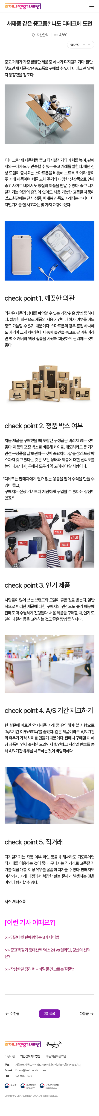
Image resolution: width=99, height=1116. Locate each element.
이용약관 (10, 1056)
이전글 (14, 1013)
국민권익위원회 (49, 1086)
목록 (52, 1013)
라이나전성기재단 (23, 6)
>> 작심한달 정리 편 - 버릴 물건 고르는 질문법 (40, 969)
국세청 (11, 1086)
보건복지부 (28, 1086)
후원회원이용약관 (56, 1056)
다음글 (84, 1013)
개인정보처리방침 (30, 1056)
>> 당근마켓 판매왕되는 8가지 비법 (32, 937)
